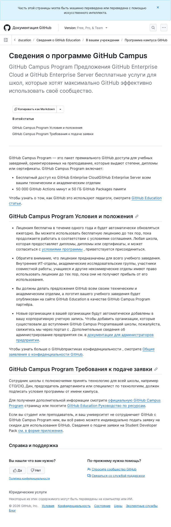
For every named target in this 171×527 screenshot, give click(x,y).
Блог (12, 510)
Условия (48, 506)
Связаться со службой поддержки (118, 476)
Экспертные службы (142, 506)
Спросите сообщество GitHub (114, 469)
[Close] (158, 7)
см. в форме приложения (40, 430)
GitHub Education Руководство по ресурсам (106, 405)
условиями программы (62, 249)
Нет (38, 470)
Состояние (102, 506)
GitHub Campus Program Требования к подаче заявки (80, 369)
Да (20, 470)
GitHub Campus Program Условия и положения (71, 216)
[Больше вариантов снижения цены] (60, 109)
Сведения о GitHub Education (58, 40)
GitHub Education (18, 40)
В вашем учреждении (102, 40)
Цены (118, 506)
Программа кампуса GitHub (146, 40)
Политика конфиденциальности (29, 478)
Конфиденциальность (74, 506)
